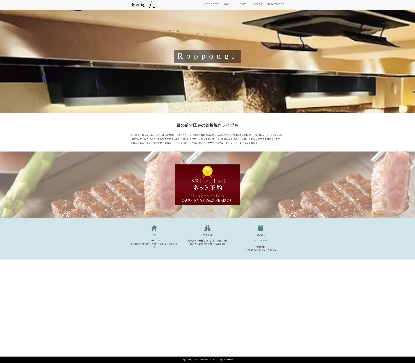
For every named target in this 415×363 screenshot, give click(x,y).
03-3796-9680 (261, 240)
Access (256, 4)
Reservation (276, 4)
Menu (228, 4)
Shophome (211, 4)
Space (241, 4)
